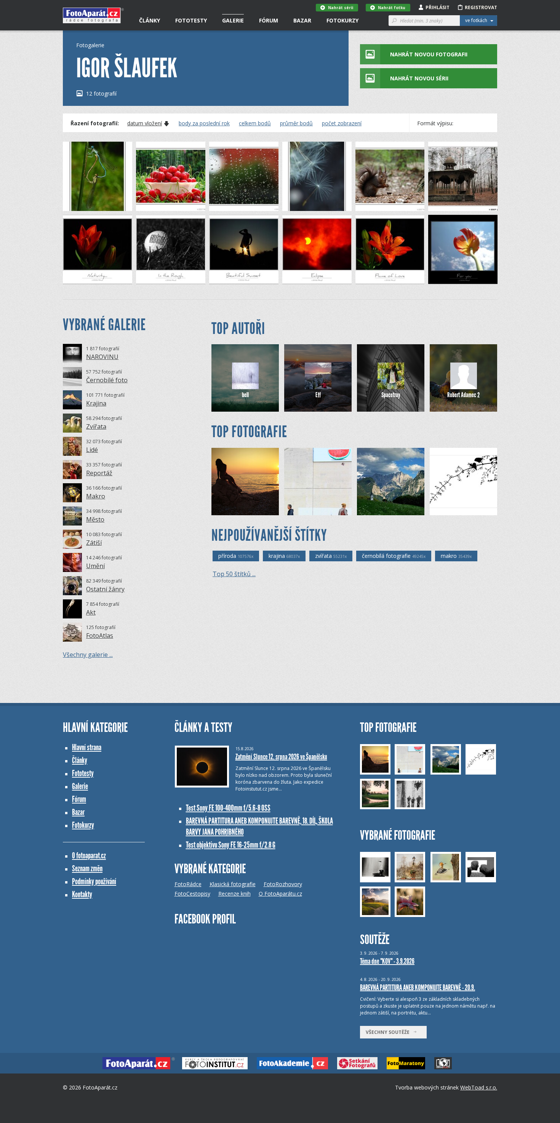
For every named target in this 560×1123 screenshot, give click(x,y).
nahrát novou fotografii (428, 54)
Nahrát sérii (340, 7)
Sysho (304, 509)
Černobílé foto (107, 380)
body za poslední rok (204, 123)
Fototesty (191, 20)
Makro (95, 496)
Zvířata (96, 426)
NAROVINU (102, 357)
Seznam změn (87, 868)
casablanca (455, 509)
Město (95, 519)
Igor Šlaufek (89, 205)
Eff (318, 395)
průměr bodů (296, 123)
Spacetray (390, 395)
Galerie (233, 20)
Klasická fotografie (233, 884)
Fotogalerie (90, 45)
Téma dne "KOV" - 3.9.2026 (387, 961)
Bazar (302, 20)
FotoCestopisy (192, 893)
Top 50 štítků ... (234, 574)
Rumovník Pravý (387, 509)
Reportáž (99, 473)
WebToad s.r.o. (478, 1087)
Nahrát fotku (391, 7)
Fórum (268, 20)
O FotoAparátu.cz (280, 893)
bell (245, 395)
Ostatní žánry (105, 589)
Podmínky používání (94, 881)
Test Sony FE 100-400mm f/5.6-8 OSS (228, 808)
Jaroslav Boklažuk (244, 509)
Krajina (96, 403)
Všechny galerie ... (88, 654)
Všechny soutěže (389, 1032)
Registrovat (481, 7)
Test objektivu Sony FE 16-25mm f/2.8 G (230, 845)
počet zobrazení (342, 123)
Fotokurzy (342, 20)
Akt (91, 612)
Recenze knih (234, 893)
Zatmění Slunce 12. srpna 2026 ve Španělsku (281, 756)
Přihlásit (438, 7)
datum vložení (144, 123)
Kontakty (82, 894)
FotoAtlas (99, 635)
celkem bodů (255, 123)
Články (149, 20)
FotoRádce (188, 884)
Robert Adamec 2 (463, 395)
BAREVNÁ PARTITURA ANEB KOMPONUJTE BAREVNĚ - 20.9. (417, 987)
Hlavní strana (86, 747)
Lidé (92, 450)
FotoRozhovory (283, 884)
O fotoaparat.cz (89, 855)
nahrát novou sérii (419, 78)
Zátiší (94, 542)
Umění (95, 566)
